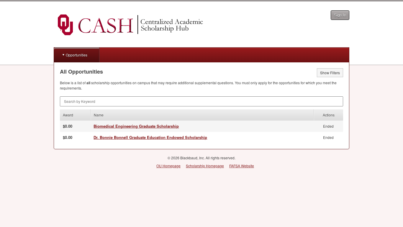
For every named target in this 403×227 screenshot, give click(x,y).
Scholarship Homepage (205, 165)
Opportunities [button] (76, 54)
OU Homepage (168, 165)
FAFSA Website (241, 165)
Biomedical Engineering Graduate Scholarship (136, 126)
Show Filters (330, 72)
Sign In (340, 15)
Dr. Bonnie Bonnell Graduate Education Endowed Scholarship (150, 137)
